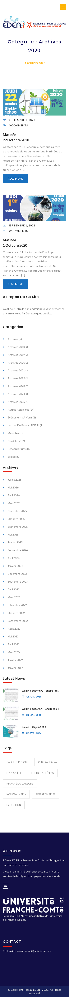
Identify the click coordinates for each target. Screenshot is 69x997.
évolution (14, 805)
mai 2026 (13, 487)
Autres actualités (18, 409)
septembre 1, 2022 (21, 120)
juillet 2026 (14, 479)
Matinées (13, 433)
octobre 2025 (16, 518)
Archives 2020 (16, 362)
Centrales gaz (48, 762)
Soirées (12, 456)
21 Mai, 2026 (33, 714)
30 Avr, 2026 (34, 733)
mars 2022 (14, 652)
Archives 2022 (16, 378)
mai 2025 (13, 534)
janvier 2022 (15, 660)
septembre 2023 (18, 581)
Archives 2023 (16, 386)
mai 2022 (13, 636)
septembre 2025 (18, 526)
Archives (13, 339)
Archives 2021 (16, 370)
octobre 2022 (16, 612)
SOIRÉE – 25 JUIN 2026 (34, 727)
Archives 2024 (16, 394)
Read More (15, 178)
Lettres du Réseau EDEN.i (23, 425)
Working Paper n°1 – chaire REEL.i (40, 709)
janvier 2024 (15, 565)
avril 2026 (14, 495)
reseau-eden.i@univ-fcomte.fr (34, 951)
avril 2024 (14, 558)
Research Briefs (17, 448)
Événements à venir (20, 417)
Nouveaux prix (16, 794)
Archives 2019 (16, 354)
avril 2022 (14, 644)
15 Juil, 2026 (33, 696)
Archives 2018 (16, 346)
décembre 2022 (17, 605)
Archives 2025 (16, 401)
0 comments (18, 125)
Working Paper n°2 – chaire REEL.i (40, 690)
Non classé (14, 441)
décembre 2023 (17, 573)
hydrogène (14, 772)
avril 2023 (14, 589)
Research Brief (45, 794)
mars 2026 (14, 503)
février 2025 (15, 542)
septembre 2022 (18, 620)
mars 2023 (14, 597)
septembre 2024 (18, 550)
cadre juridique (17, 762)
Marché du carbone (20, 783)
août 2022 (14, 628)
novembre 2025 (17, 511)
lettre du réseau (42, 772)
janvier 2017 (15, 667)
